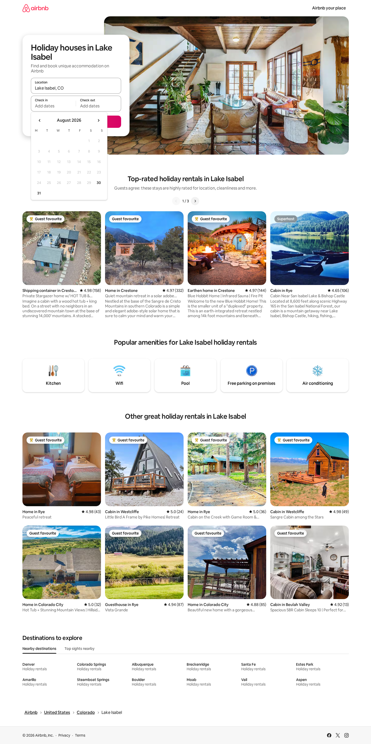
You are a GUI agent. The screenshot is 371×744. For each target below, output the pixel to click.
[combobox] (76, 88)
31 (39, 193)
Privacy (64, 735)
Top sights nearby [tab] (80, 648)
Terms (80, 735)
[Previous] (176, 201)
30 (99, 182)
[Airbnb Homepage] (35, 8)
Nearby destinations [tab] (39, 648)
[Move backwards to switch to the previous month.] (39, 120)
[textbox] (53, 106)
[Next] (195, 201)
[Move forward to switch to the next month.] (98, 120)
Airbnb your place (329, 8)
